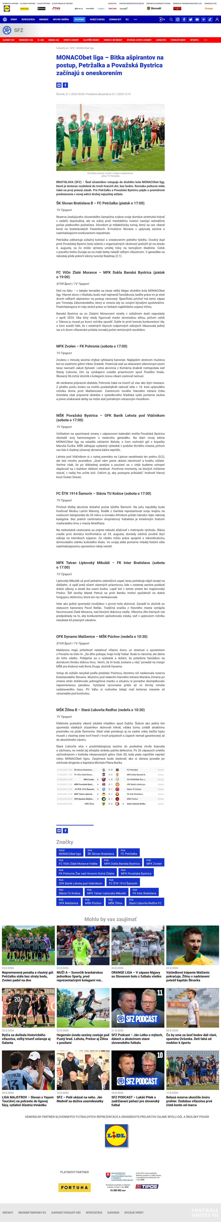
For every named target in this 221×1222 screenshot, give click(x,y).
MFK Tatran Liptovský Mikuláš (106, 892)
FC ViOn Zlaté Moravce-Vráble (78, 862)
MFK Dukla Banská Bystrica (122, 862)
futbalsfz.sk (62, 48)
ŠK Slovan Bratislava (101, 852)
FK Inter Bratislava (144, 892)
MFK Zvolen (154, 862)
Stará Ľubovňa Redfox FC (145, 901)
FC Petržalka (129, 852)
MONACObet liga (85, 48)
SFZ (72, 48)
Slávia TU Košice (69, 892)
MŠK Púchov (93, 901)
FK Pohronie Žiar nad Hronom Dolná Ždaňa (86, 872)
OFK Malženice (68, 901)
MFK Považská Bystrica (136, 872)
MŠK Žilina (115, 901)
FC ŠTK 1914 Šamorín (123, 882)
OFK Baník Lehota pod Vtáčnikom (80, 882)
